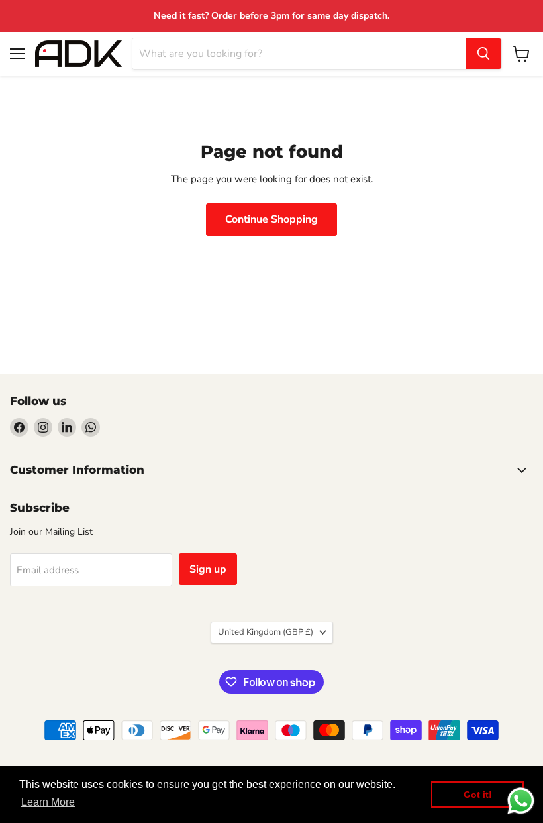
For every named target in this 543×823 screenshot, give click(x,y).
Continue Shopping (271, 219)
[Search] (483, 53)
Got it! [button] (478, 794)
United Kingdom (265, 632)
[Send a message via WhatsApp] (520, 800)
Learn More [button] (48, 802)
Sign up (207, 569)
